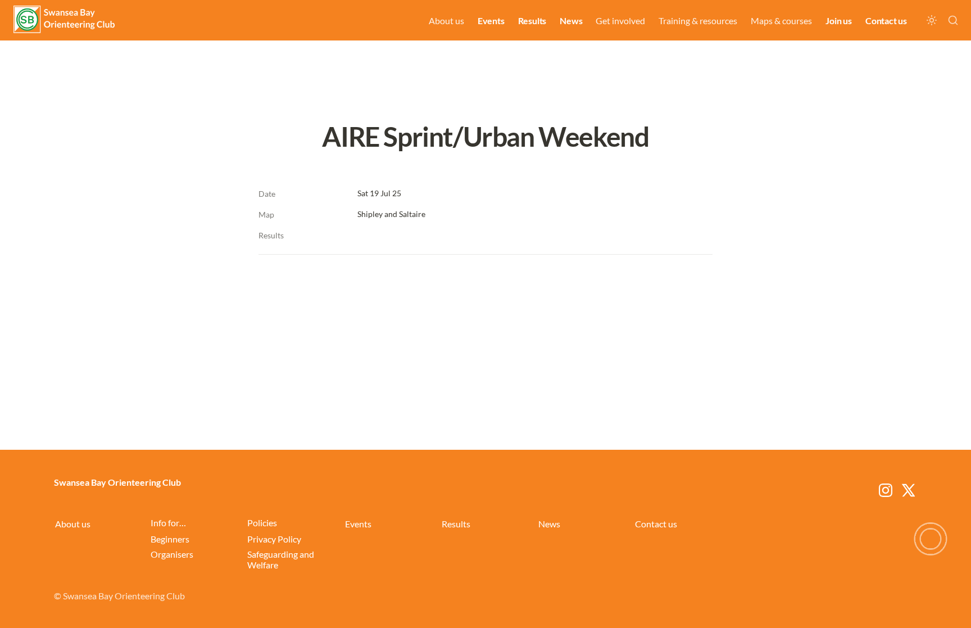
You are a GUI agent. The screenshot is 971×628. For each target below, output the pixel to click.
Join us (838, 20)
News (571, 20)
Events (491, 20)
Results (532, 20)
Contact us (886, 20)
